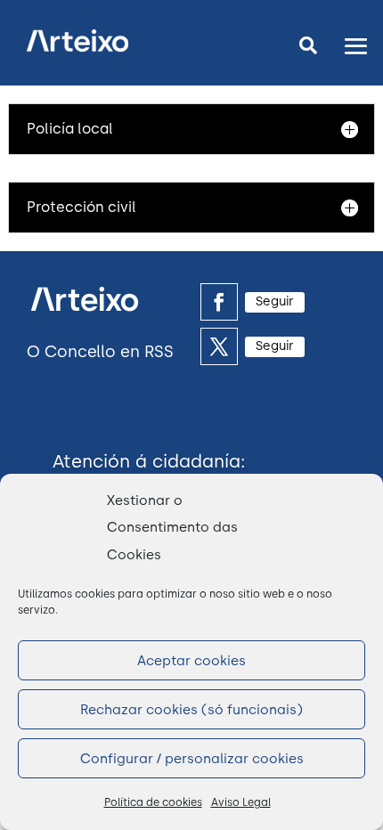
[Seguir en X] (219, 346)
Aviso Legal (241, 802)
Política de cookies (153, 802)
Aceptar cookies (191, 661)
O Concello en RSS (100, 352)
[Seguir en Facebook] (219, 302)
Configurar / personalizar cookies (192, 759)
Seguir (275, 301)
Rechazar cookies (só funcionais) (191, 710)
